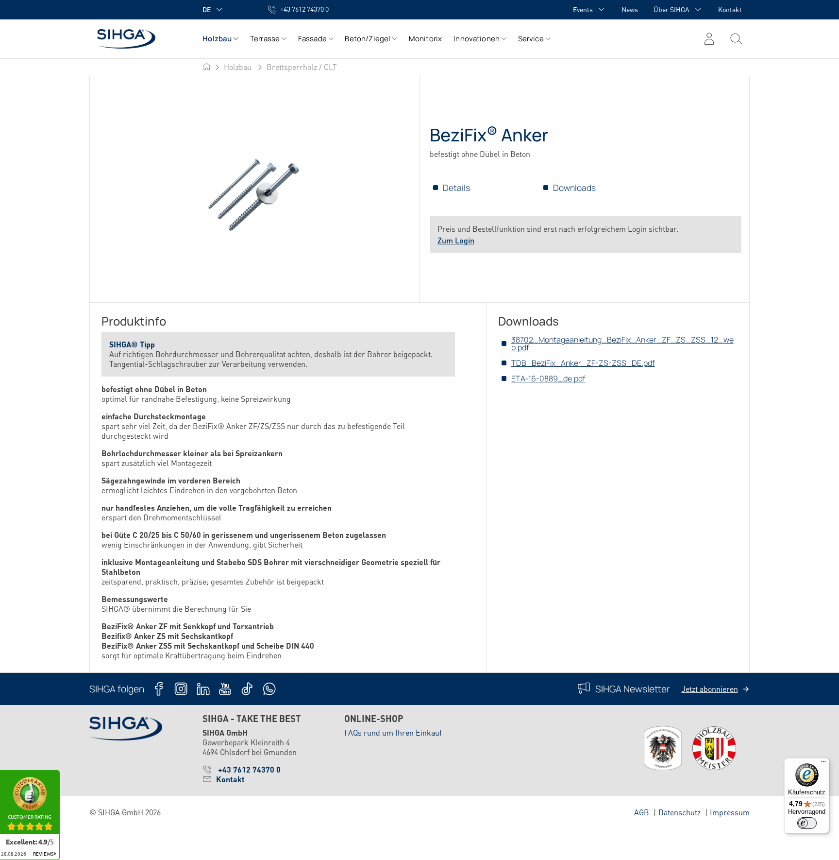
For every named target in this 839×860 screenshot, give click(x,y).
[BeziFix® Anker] (254, 190)
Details (456, 187)
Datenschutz (679, 812)
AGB (641, 812)
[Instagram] (181, 689)
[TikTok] (247, 689)
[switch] (807, 823)
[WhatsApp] (269, 689)
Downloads (574, 187)
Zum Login (455, 240)
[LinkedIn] (203, 689)
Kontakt (730, 9)
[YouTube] (225, 689)
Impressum (730, 812)
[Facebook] (159, 689)
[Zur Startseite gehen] (136, 38)
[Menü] (736, 39)
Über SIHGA (671, 9)
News (629, 9)
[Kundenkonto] (709, 39)
